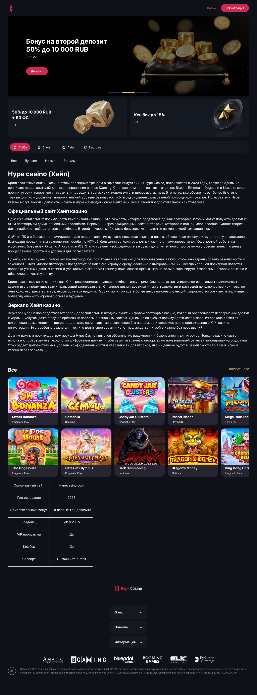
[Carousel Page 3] (142, 92)
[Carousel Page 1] (114, 92)
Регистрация (235, 8)
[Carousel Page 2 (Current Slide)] (128, 92)
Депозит (37, 71)
